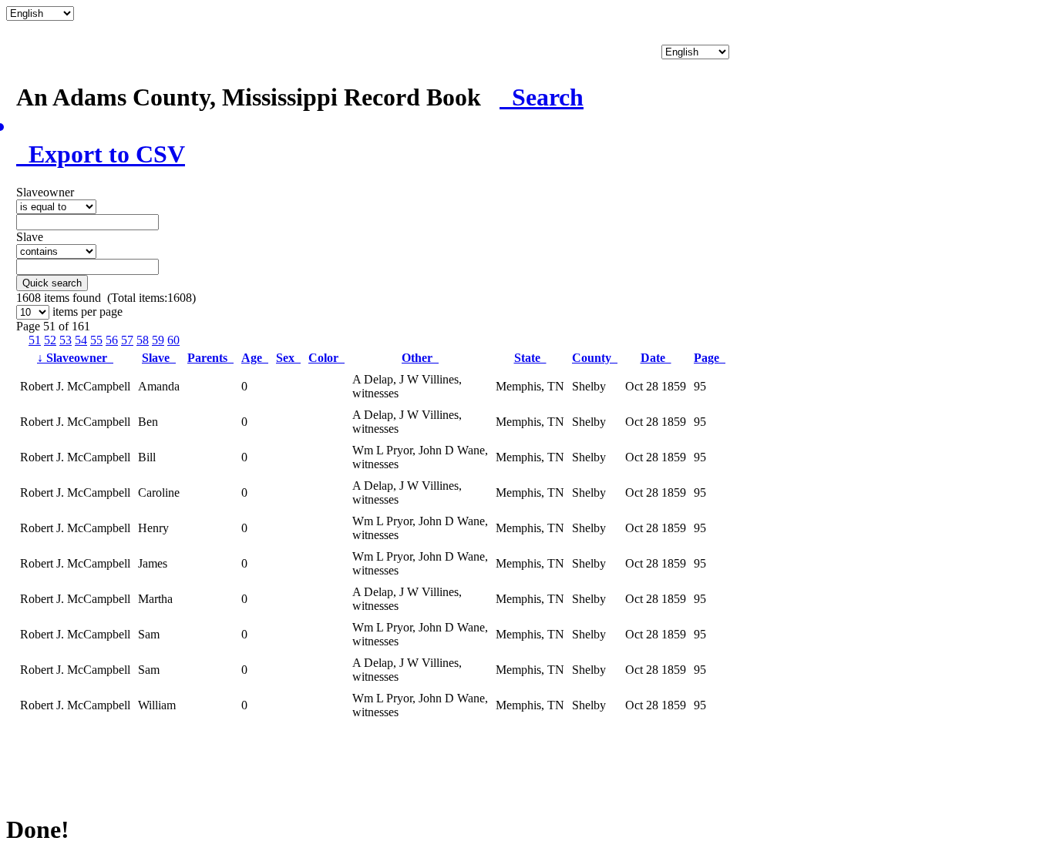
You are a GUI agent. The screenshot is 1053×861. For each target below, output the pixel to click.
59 (158, 340)
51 (35, 340)
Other (420, 357)
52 (50, 340)
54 (81, 340)
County (594, 357)
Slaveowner (75, 357)
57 (127, 340)
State (530, 357)
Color (326, 357)
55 (96, 340)
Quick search (52, 283)
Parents (210, 357)
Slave (159, 357)
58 (142, 340)
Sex (288, 357)
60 (173, 340)
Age (254, 357)
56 (112, 340)
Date (656, 357)
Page (709, 357)
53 (65, 340)
